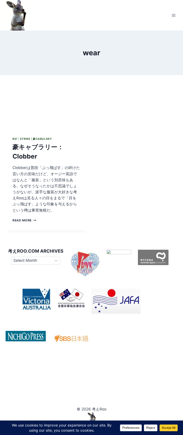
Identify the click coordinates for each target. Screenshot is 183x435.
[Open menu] (173, 15)
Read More (24, 220)
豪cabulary (42, 138)
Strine (25, 138)
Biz (14, 138)
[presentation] (46, 102)
